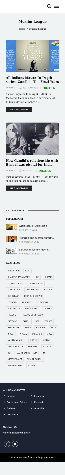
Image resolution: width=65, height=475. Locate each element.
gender (48, 321)
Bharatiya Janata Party (19, 277)
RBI (9, 353)
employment (14, 309)
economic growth (33, 296)
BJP (37, 277)
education (27, 302)
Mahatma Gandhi (16, 340)
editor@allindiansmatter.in (16, 432)
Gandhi (26, 321)
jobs (49, 334)
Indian (11, 334)
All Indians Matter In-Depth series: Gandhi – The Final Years (32, 80)
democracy (13, 296)
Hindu (28, 328)
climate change (15, 283)
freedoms (12, 321)
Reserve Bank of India (26, 353)
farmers (48, 309)
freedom (12, 315)
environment (31, 309)
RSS (43, 353)
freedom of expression (33, 315)
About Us (39, 408)
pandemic (33, 347)
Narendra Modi (15, 347)
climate (48, 277)
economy (12, 302)
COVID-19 (48, 290)
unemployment (15, 366)
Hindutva (40, 328)
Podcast (38, 402)
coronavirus (32, 290)
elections (43, 302)
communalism (36, 283)
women (31, 366)
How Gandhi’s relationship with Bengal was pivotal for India (32, 162)
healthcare (13, 328)
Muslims (46, 340)
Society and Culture (17, 402)
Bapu (27, 271)
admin (12, 88)
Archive (11, 408)
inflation (37, 334)
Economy (39, 396)
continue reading (19, 109)
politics (47, 347)
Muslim (33, 340)
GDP (37, 321)
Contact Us (12, 414)
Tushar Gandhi (34, 359)
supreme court (15, 359)
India (53, 328)
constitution (14, 290)
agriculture (14, 271)
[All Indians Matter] (14, 6)
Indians (23, 334)
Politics (48, 87)
